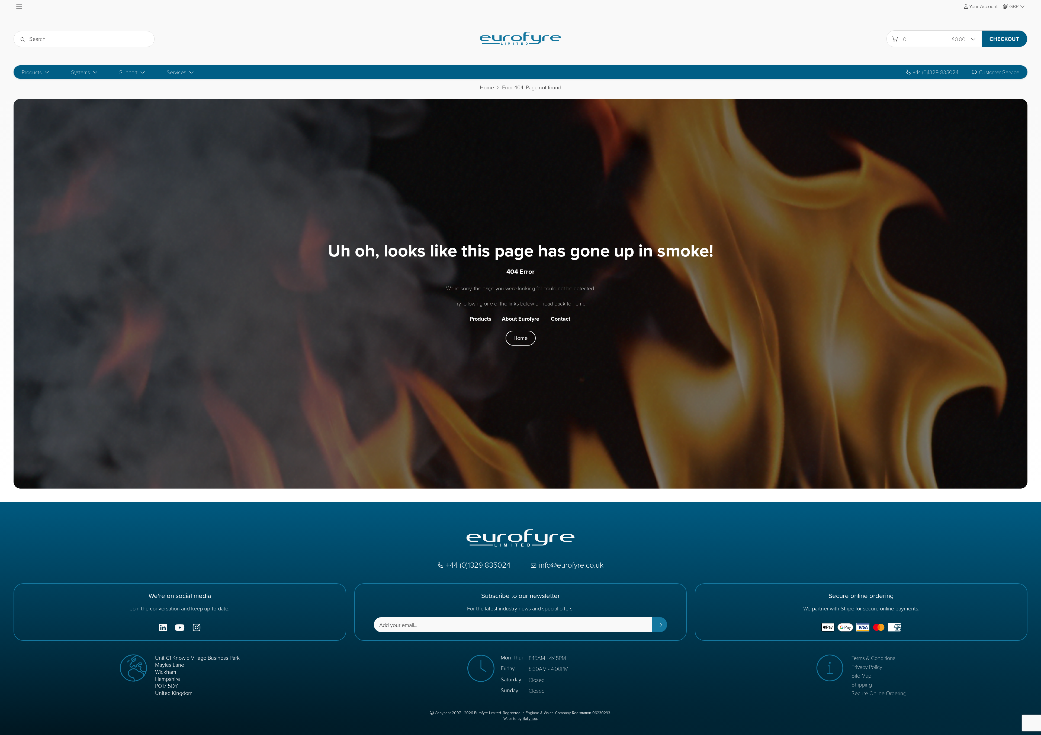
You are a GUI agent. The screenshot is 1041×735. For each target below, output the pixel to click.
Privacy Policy (867, 667)
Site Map (861, 675)
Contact (560, 319)
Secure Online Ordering (879, 693)
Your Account (983, 6)
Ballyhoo (530, 718)
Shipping (862, 684)
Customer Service (999, 72)
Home (487, 87)
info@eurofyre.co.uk (571, 565)
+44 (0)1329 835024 (935, 72)
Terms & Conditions (873, 658)
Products (480, 319)
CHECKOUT (1004, 39)
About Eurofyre (520, 319)
